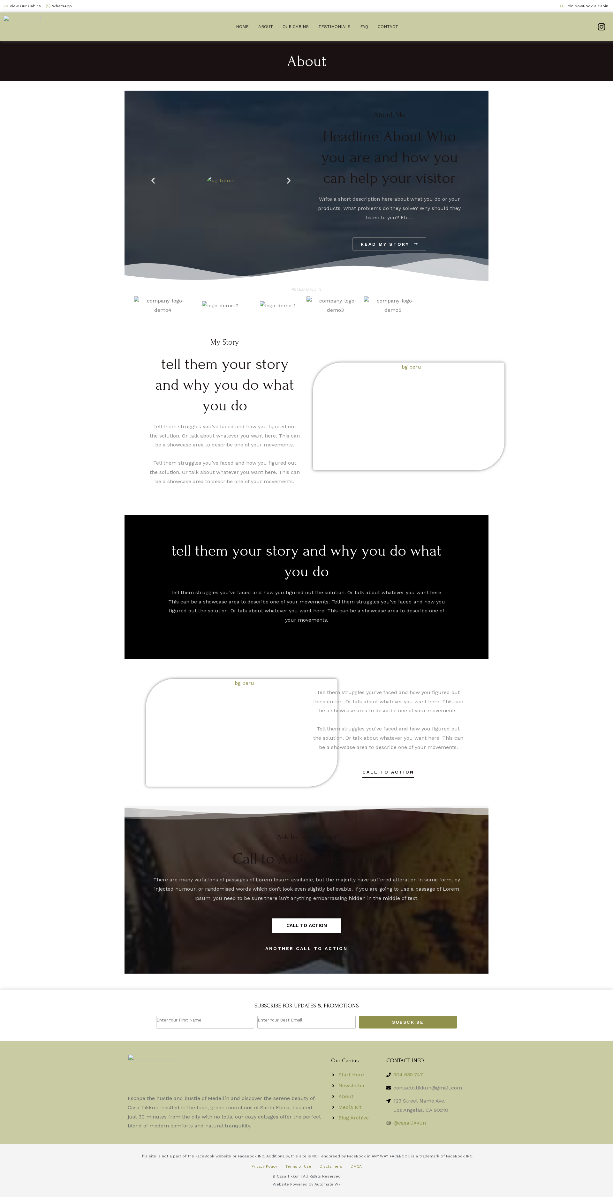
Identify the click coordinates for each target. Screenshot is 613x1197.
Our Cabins (296, 26)
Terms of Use (298, 1166)
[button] (153, 180)
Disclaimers (331, 1166)
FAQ (364, 26)
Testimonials (334, 26)
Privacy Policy (264, 1166)
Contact (388, 26)
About (265, 26)
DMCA (356, 1166)
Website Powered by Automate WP (307, 1184)
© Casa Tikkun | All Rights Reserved (306, 1176)
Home (242, 26)
